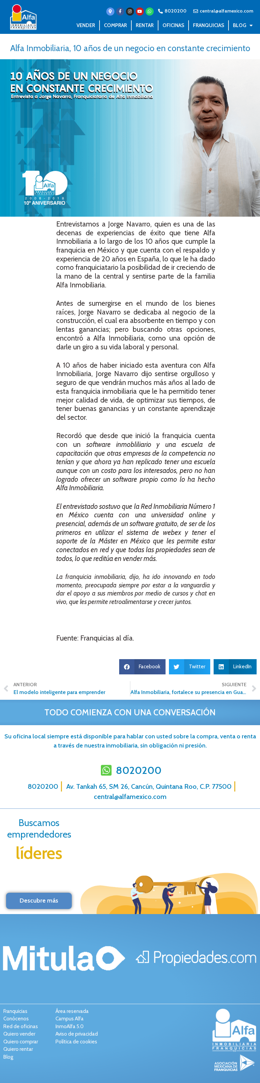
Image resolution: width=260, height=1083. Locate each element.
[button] (142, 666)
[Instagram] (130, 11)
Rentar (145, 25)
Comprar (115, 25)
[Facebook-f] (120, 11)
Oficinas (173, 25)
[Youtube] (140, 11)
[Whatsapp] (150, 11)
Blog (239, 25)
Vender (86, 25)
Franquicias (208, 25)
